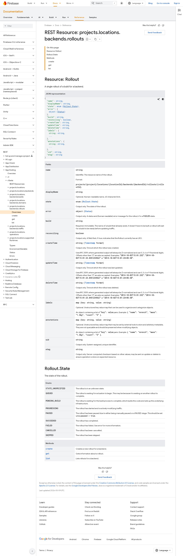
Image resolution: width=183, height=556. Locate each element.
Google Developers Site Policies (85, 486)
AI (39, 17)
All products (136, 539)
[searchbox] (18, 26)
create (49, 448)
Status (61, 111)
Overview (7, 17)
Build (30, 3)
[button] (16, 42)
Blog (150, 3)
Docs (55, 3)
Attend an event (92, 524)
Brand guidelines (137, 524)
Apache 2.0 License (47, 486)
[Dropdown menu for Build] (35, 3)
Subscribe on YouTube (94, 520)
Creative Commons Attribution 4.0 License (116, 483)
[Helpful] (159, 25)
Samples (93, 17)
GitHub (42, 524)
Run (42, 3)
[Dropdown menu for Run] (47, 3)
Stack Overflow (136, 511)
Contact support (137, 507)
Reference (79, 17)
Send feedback (155, 32)
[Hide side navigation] (32, 551)
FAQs (132, 528)
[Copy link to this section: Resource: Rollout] (81, 79)
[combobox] (103, 3)
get (47, 453)
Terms (41, 550)
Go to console (163, 3)
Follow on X (89, 515)
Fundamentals (23, 17)
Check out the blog (93, 507)
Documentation (13, 11)
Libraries (42, 520)
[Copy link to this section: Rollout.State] (72, 368)
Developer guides (46, 507)
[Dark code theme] (163, 99)
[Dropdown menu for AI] (43, 17)
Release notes (136, 520)
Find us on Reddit (92, 511)
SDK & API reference (47, 511)
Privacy (50, 550)
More (68, 3)
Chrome (85, 539)
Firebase (48, 25)
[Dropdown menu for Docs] (61, 3)
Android (72, 539)
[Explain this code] (158, 99)
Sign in (177, 3)
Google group (136, 515)
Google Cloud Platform (116, 539)
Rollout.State (70, 106)
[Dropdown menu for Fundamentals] (33, 17)
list (48, 458)
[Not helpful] (163, 25)
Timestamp (90, 243)
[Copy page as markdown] (95, 39)
